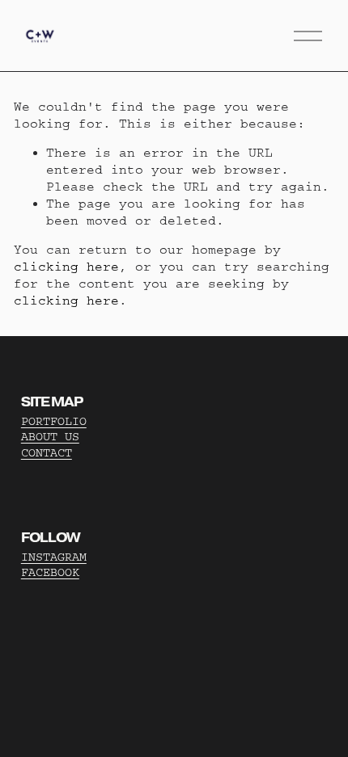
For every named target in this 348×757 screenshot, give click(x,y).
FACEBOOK (50, 572)
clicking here (66, 266)
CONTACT (46, 453)
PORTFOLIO (54, 421)
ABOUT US (50, 437)
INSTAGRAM (54, 557)
